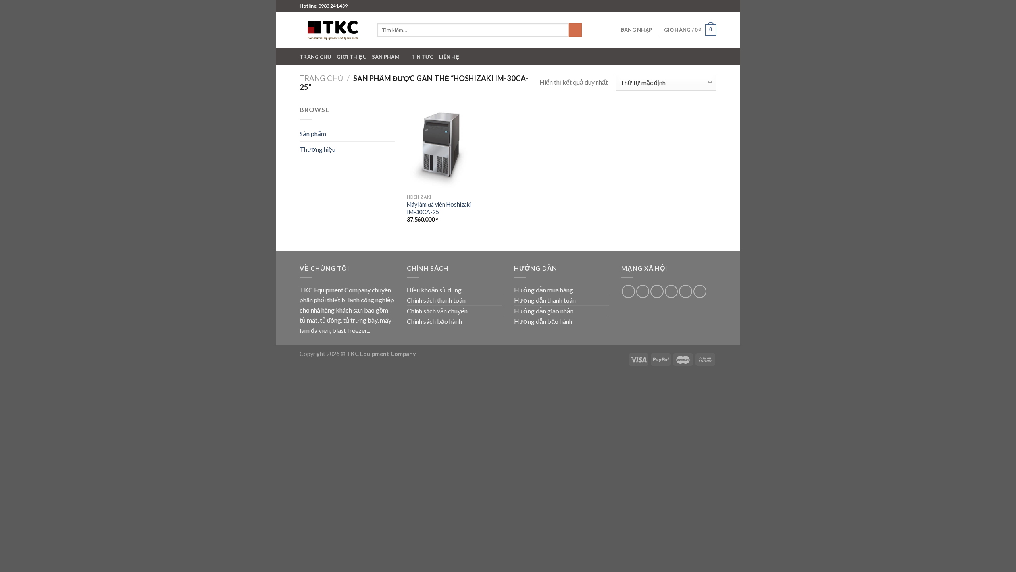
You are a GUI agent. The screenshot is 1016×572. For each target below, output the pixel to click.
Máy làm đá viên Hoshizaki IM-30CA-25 (439, 208)
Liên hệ (449, 57)
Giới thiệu (351, 57)
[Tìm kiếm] (575, 30)
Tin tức (422, 57)
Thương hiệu (317, 149)
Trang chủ (315, 57)
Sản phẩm (386, 57)
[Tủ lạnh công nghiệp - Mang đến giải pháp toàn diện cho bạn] (333, 30)
